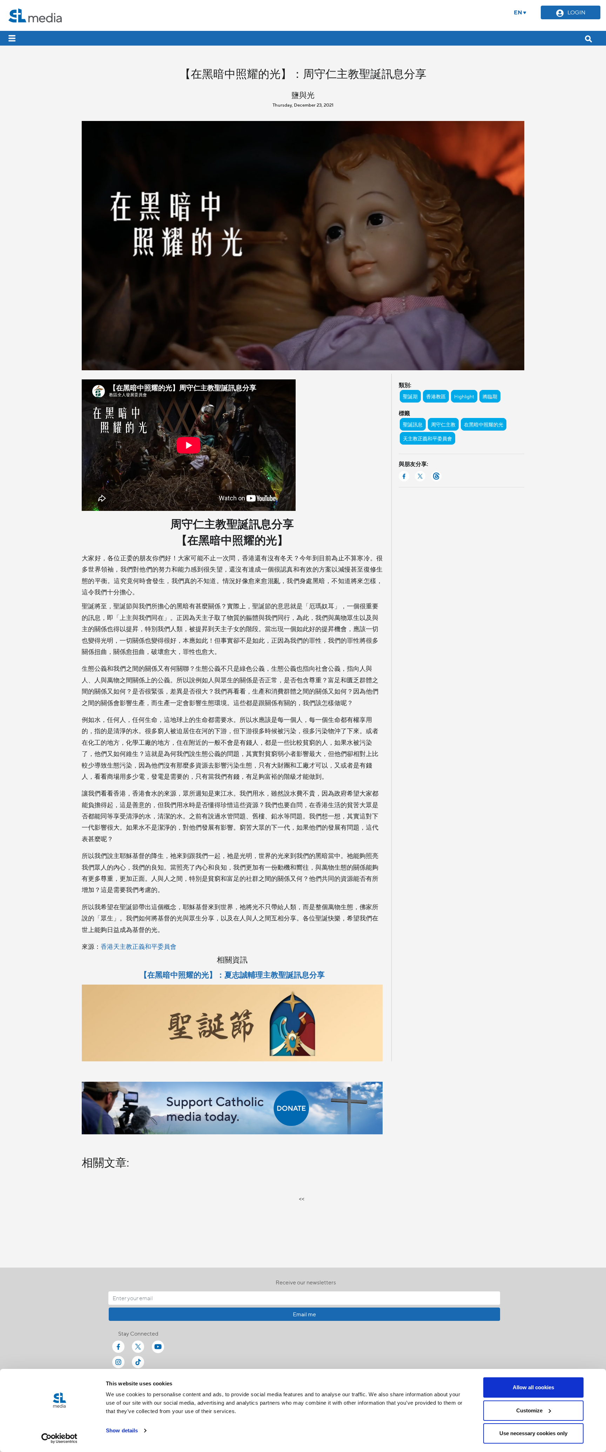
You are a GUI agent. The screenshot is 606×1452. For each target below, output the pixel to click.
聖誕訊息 (413, 424)
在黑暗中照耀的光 (483, 424)
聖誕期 (410, 396)
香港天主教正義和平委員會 (138, 946)
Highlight (464, 396)
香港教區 (436, 396)
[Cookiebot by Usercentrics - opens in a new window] (59, 1438)
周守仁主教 (443, 424)
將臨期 (490, 396)
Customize (529, 1410)
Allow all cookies (533, 1387)
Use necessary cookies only (533, 1433)
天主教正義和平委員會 (427, 438)
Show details (122, 1430)
